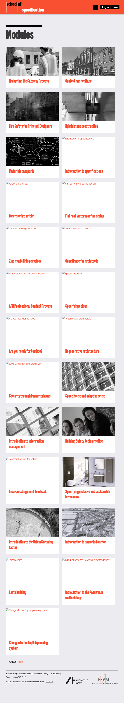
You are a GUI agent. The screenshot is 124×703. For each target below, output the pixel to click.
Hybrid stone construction (81, 125)
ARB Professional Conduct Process (30, 305)
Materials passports (21, 171)
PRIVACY (49, 681)
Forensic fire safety (21, 215)
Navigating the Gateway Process (29, 80)
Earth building (17, 592)
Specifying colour (76, 305)
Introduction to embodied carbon (85, 541)
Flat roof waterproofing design (84, 215)
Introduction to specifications (84, 171)
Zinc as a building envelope (25, 260)
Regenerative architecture (82, 351)
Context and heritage (78, 80)
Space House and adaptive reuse (85, 395)
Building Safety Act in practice (84, 440)
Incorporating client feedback (28, 491)
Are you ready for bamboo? (25, 351)
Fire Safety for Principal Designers (30, 125)
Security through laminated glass (30, 395)
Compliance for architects (81, 260)
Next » (21, 661)
